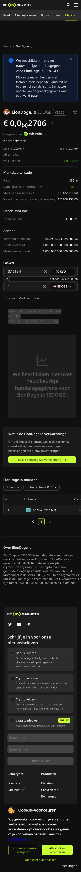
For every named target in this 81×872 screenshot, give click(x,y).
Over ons (13, 783)
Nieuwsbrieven (25, 15)
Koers (7, 46)
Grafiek (10, 298)
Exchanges (48, 796)
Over (36, 298)
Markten (71, 15)
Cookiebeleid (18, 839)
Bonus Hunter (50, 15)
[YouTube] (19, 625)
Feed (6, 15)
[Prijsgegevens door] (33, 134)
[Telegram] (28, 625)
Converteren (49, 790)
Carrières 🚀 (16, 790)
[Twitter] (9, 625)
